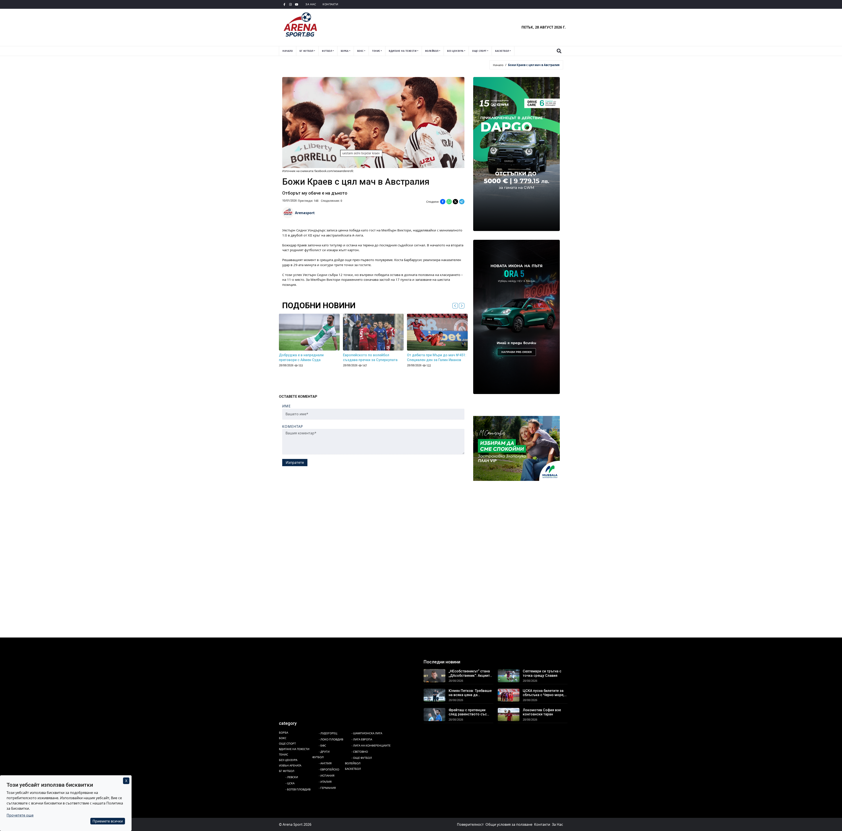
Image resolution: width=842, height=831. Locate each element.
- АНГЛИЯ (325, 763)
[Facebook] (284, 4)
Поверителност (470, 824)
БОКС (282, 738)
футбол (327, 50)
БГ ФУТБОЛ (286, 771)
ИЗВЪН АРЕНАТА (290, 765)
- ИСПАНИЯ (326, 775)
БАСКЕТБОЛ (353, 769)
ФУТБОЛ (318, 757)
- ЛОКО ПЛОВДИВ (331, 739)
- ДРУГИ (324, 752)
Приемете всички (108, 821)
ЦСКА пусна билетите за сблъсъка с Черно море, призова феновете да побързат (543, 693)
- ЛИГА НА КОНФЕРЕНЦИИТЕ (371, 745)
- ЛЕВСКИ (291, 777)
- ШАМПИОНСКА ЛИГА (366, 733)
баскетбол (502, 50)
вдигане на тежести (402, 50)
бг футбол (306, 50)
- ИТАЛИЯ (325, 782)
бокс (360, 50)
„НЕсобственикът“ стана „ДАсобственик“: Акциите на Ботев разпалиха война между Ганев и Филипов (471, 673)
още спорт (479, 50)
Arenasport (305, 212)
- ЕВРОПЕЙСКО (329, 769)
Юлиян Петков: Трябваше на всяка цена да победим (470, 693)
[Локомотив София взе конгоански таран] (508, 714)
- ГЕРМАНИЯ (327, 788)
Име (286, 406)
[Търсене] (559, 51)
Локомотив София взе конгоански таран (542, 712)
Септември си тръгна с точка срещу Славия (542, 673)
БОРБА (283, 732)
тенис (376, 50)
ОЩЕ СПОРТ (287, 743)
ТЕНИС (283, 754)
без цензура (455, 50)
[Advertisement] (410, 532)
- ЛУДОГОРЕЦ (328, 733)
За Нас (310, 4)
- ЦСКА (289, 783)
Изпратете (295, 462)
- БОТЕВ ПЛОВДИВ (297, 789)
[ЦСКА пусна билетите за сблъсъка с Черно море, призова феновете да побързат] (508, 695)
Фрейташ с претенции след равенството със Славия (468, 712)
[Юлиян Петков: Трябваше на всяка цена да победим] (434, 695)
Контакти (330, 4)
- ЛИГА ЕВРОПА (361, 739)
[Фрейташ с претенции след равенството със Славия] (434, 714)
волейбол (432, 50)
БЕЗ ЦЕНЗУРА (288, 760)
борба (345, 50)
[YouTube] (296, 4)
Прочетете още (20, 815)
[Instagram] (290, 4)
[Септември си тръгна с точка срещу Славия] (508, 675)
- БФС (322, 745)
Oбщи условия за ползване (508, 824)
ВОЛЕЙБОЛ (352, 763)
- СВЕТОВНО (359, 752)
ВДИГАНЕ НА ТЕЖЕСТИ (294, 749)
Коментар (292, 426)
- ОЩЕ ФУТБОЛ (361, 758)
